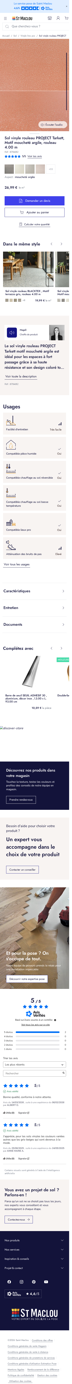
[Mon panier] (67, 18)
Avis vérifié (12, 1091)
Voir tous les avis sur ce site (35, 1024)
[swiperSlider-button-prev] (51, 244)
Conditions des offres (42, 1340)
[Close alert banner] (66, 6)
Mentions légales (16, 1369)
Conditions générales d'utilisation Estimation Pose (32, 1363)
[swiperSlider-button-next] (61, 244)
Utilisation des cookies (20, 1381)
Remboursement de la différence (43, 1369)
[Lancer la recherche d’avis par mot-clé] (63, 1073)
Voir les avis (34, 156)
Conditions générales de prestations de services (31, 1358)
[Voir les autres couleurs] (50, 169)
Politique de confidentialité (21, 1375)
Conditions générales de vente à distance (28, 1352)
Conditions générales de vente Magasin (27, 1346)
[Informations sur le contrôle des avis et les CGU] (55, 1020)
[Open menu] (5, 18)
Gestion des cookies (47, 1375)
